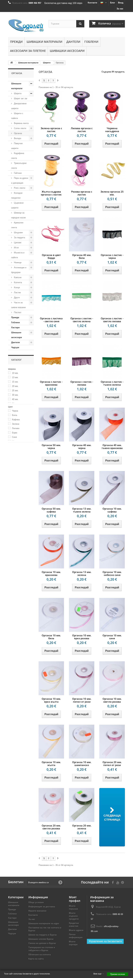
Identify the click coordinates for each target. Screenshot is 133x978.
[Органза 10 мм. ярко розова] (81, 615)
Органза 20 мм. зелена (81, 827)
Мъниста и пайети (17, 255)
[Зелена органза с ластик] (51, 108)
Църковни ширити (17, 205)
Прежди (16, 42)
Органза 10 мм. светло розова (112, 700)
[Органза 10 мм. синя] (112, 615)
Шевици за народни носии (18, 215)
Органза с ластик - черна (112, 256)
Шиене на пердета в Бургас (42, 935)
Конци (16, 287)
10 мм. (15, 373)
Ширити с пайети (17, 115)
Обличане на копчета (39, 954)
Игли (16, 247)
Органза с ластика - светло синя (51, 320)
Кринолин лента (17, 225)
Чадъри (15, 347)
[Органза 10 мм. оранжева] (51, 551)
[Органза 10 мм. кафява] (112, 488)
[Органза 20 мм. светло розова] (51, 805)
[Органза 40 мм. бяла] (81, 234)
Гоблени (91, 42)
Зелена (15, 424)
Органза (17, 133)
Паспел (17, 312)
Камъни (17, 277)
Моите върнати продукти (74, 916)
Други (16, 297)
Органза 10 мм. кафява (112, 510)
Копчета (17, 282)
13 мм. (15, 377)
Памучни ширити (17, 145)
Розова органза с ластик (81, 193)
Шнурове (18, 232)
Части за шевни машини (18, 305)
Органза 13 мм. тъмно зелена (81, 510)
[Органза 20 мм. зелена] (81, 805)
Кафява (16, 419)
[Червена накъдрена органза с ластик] (112, 108)
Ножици (17, 262)
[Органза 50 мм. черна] (51, 425)
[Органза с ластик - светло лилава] (112, 298)
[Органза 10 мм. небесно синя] (112, 551)
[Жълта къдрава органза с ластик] (51, 171)
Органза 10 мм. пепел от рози (81, 700)
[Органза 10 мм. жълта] (51, 742)
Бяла (14, 415)
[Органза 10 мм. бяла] (51, 615)
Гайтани (17, 173)
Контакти (92, 2)
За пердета (19, 237)
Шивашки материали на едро (43, 923)
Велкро (17, 138)
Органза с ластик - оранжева (51, 383)
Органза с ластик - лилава (81, 383)
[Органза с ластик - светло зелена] (81, 298)
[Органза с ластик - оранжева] (51, 361)
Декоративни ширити (18, 106)
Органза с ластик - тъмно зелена (112, 383)
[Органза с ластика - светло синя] (51, 298)
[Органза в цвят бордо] (51, 234)
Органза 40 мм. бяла (81, 256)
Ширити (17, 93)
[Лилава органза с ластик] (81, 108)
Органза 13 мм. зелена (81, 573)
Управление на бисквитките (105, 941)
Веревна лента (21, 123)
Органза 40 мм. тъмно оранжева (112, 446)
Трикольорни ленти (18, 165)
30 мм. (15, 395)
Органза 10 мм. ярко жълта (51, 700)
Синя (14, 437)
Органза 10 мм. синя (112, 637)
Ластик (17, 292)
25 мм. (15, 390)
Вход (120, 2)
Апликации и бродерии (18, 270)
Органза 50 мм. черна (51, 446)
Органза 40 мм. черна (81, 446)
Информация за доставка (41, 906)
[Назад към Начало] (11, 63)
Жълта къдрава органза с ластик (51, 193)
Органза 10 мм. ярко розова (81, 637)
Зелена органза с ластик (51, 130)
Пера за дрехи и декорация (19, 180)
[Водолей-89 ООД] (26, 25)
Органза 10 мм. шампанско (81, 763)
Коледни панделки (16, 195)
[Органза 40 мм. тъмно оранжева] (112, 425)
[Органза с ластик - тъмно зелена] (112, 361)
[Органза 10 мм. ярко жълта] (51, 678)
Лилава (15, 428)
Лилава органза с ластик (81, 130)
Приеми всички (117, 974)
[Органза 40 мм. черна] (81, 425)
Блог (112, 2)
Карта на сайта (36, 959)
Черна (15, 411)
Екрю (14, 432)
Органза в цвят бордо (51, 256)
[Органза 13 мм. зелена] (81, 551)
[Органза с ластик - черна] (112, 234)
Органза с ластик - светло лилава (112, 320)
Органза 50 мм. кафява (51, 510)
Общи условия (36, 902)
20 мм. (15, 386)
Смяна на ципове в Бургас (42, 943)
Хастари (15, 327)
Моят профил (74, 898)
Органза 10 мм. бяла (51, 637)
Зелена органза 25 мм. (112, 193)
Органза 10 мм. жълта (51, 763)
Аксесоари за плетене (28, 51)
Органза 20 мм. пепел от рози (112, 763)
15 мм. (15, 382)
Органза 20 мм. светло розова (51, 827)
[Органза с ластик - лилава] (81, 361)
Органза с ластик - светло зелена (81, 320)
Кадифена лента (17, 155)
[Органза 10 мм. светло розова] (112, 678)
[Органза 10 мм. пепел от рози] (81, 678)
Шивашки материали (44, 42)
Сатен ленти (19, 128)
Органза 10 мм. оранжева (51, 573)
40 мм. (15, 399)
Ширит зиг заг (20, 98)
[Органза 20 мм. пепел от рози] (112, 742)
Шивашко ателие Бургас (41, 939)
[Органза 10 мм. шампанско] (81, 742)
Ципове (17, 242)
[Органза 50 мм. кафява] (51, 488)
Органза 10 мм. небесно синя (112, 573)
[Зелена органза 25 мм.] (112, 171)
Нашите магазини (37, 911)
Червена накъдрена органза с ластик (112, 131)
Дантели (73, 42)
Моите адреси (76, 930)
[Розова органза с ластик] (81, 171)
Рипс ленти (19, 188)
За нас (120, 8)
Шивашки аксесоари (67, 51)
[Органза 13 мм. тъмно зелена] (81, 488)
